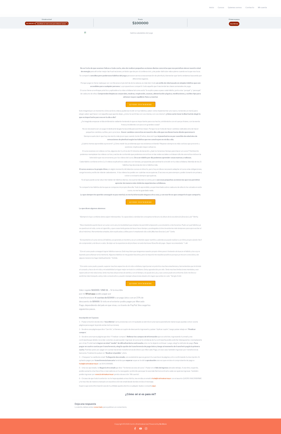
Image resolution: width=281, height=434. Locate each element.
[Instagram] (146, 428)
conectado (98, 407)
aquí (154, 386)
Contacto (249, 7)
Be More (163, 424)
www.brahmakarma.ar (104, 374)
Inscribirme (234, 24)
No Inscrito (31, 23)
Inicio (211, 7)
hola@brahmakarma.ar (88, 364)
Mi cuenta (262, 7)
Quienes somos (235, 7)
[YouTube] (140, 428)
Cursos (221, 7)
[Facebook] (135, 428)
